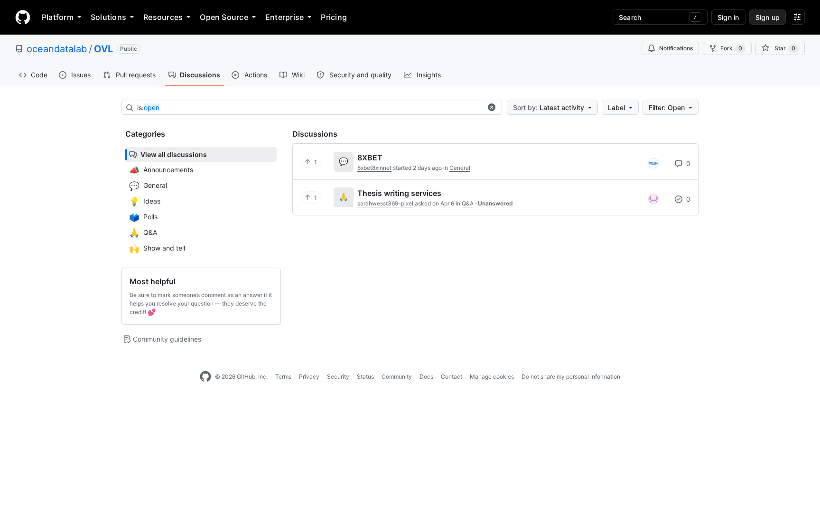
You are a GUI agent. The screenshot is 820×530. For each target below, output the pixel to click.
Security (338, 376)
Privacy (309, 376)
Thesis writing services (399, 193)
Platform (58, 17)
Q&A (468, 203)
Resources (163, 17)
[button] (492, 107)
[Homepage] (22, 17)
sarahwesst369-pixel (385, 203)
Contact (451, 376)
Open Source (224, 17)
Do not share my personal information (571, 376)
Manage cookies (492, 376)
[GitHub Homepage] (205, 377)
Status (365, 376)
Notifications (676, 48)
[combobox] (309, 107)
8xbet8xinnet (374, 167)
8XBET (369, 157)
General (459, 167)
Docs (426, 376)
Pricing (334, 17)
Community (397, 376)
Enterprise (284, 17)
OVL (103, 49)
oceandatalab (57, 49)
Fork (731, 48)
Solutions (108, 17)
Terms (283, 376)
